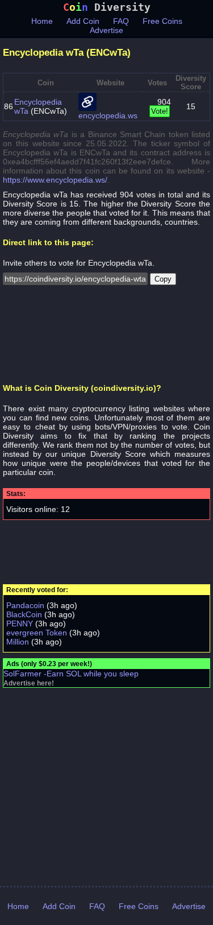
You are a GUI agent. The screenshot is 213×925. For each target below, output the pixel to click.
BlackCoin (24, 614)
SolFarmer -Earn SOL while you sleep (71, 673)
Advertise (106, 30)
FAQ (121, 21)
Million (17, 641)
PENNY (19, 623)
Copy (163, 279)
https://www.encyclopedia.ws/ (55, 179)
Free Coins (162, 21)
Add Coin (82, 21)
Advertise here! (28, 683)
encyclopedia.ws (107, 115)
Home (42, 21)
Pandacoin (25, 605)
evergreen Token (36, 632)
